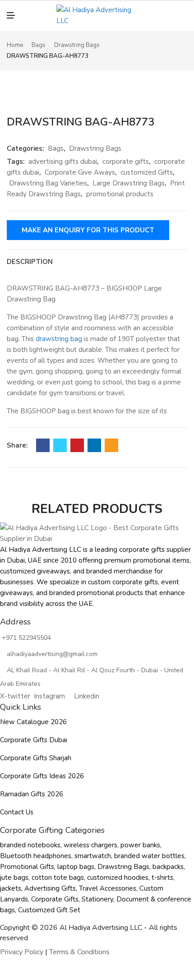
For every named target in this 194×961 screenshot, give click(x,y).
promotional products (119, 194)
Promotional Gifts (27, 866)
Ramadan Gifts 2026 (31, 794)
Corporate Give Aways (80, 172)
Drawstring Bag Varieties (48, 183)
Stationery (97, 899)
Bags (39, 45)
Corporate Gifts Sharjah (35, 757)
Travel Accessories (107, 888)
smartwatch (92, 855)
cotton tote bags (58, 877)
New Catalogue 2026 (33, 721)
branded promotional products (96, 592)
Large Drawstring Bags (128, 183)
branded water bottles (149, 855)
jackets (10, 888)
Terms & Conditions (79, 952)
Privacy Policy (21, 952)
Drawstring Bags (77, 45)
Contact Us (16, 812)
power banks (140, 845)
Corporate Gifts (55, 899)
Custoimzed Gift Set (49, 910)
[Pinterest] (77, 445)
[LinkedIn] (94, 445)
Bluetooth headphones (35, 855)
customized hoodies (117, 877)
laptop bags (75, 866)
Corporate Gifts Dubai (33, 739)
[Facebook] (43, 445)
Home (15, 45)
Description (30, 261)
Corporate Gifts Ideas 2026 (42, 776)
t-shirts (162, 877)
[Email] (111, 445)
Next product (184, 51)
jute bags (14, 877)
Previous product (174, 51)
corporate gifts (125, 161)
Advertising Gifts (50, 888)
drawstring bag (59, 338)
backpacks (168, 866)
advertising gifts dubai (62, 161)
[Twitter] (60, 445)
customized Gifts (146, 172)
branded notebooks (30, 845)
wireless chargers (90, 845)
